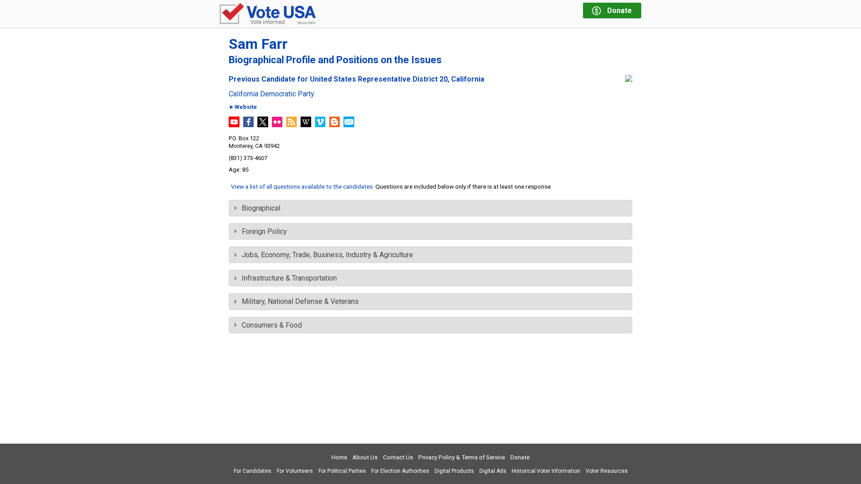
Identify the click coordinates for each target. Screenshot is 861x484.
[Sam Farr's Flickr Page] (277, 125)
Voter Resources (607, 471)
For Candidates (252, 471)
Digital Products (454, 471)
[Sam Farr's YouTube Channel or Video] (234, 125)
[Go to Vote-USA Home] (268, 14)
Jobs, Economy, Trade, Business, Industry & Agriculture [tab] (327, 255)
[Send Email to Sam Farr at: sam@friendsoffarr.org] (349, 125)
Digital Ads (492, 471)
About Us (365, 457)
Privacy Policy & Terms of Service (461, 457)
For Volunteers (295, 471)
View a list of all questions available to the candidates (302, 186)
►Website (243, 107)
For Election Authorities (400, 471)
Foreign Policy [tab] (264, 231)
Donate (520, 457)
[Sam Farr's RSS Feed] (291, 125)
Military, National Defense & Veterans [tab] (300, 301)
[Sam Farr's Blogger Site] (334, 125)
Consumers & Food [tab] (272, 325)
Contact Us (398, 457)
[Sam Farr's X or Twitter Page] (262, 125)
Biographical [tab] (261, 208)
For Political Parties (342, 471)
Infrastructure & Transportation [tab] (289, 278)
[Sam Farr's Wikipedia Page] (305, 125)
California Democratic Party (271, 94)
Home (339, 457)
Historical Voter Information (546, 471)
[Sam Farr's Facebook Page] (248, 125)
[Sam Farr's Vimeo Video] (320, 125)
